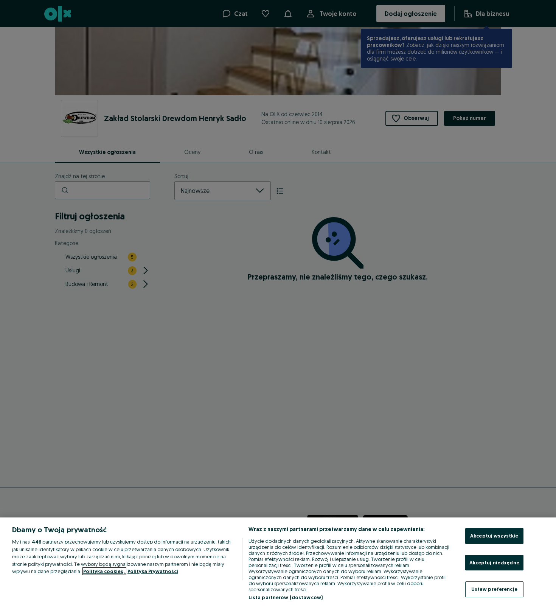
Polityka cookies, (104, 571)
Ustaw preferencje (494, 589)
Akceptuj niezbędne (494, 562)
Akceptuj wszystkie (494, 536)
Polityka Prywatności (152, 571)
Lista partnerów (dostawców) (285, 597)
